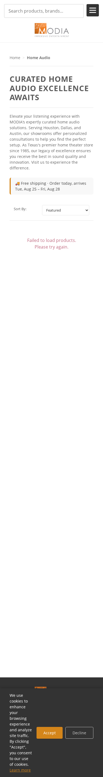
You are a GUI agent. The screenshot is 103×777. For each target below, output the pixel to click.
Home (15, 57)
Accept (49, 732)
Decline (79, 732)
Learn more (20, 770)
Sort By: (20, 208)
